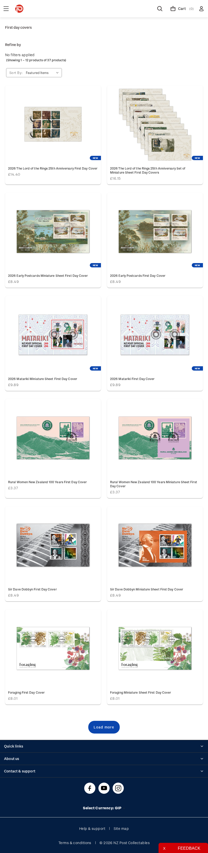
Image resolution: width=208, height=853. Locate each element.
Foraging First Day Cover (26, 692)
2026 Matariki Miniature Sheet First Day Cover (42, 378)
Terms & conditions (74, 843)
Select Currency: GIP (102, 808)
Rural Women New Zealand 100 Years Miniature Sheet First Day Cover (153, 484)
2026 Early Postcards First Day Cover (137, 275)
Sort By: (16, 72)
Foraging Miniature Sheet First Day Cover (140, 692)
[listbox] (43, 72)
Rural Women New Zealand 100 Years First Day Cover (47, 482)
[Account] (201, 8)
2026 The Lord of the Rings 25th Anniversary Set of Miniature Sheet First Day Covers (147, 170)
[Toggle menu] (6, 9)
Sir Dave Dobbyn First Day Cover (32, 589)
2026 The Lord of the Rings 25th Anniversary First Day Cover (52, 168)
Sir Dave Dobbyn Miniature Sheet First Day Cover (146, 589)
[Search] (159, 8)
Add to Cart (53, 231)
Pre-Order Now (53, 124)
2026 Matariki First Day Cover (132, 378)
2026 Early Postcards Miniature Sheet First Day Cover (48, 275)
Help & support (92, 828)
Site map (121, 828)
